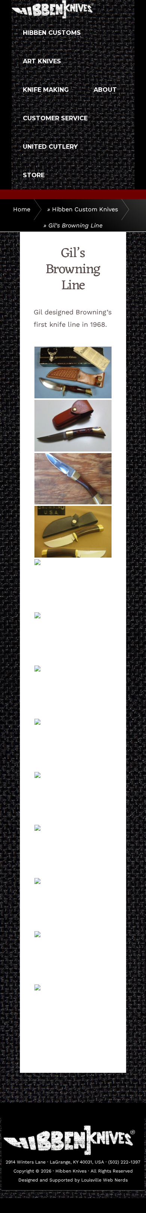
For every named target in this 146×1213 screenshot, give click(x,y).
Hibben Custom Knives (85, 209)
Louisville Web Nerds (104, 1180)
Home (21, 209)
